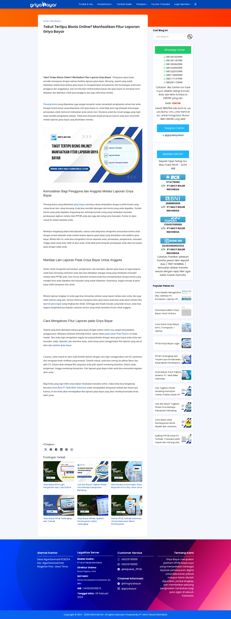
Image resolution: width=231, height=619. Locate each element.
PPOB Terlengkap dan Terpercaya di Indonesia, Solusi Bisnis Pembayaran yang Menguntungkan (168, 359)
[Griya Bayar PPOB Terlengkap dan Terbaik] (58, 505)
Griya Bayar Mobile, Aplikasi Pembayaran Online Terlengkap (90, 521)
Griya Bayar (55, 21)
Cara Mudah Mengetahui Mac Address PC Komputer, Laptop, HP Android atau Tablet (168, 296)
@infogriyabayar (131, 583)
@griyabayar (129, 588)
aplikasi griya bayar (62, 345)
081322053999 (174, 67)
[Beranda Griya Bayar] (43, 4)
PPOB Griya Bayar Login (167, 343)
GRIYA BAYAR (97, 614)
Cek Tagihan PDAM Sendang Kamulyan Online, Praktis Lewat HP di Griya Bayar (167, 391)
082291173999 (174, 82)
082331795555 (130, 559)
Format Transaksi (160, 4)
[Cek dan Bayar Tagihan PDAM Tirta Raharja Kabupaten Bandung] (92, 471)
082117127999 (174, 78)
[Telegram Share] (56, 449)
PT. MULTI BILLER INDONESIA (153, 614)
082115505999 (174, 75)
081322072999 (174, 71)
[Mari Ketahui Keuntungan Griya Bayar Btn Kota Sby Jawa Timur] (126, 471)
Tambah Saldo (124, 4)
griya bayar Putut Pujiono (117, 334)
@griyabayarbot (174, 135)
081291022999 (174, 57)
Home (46, 21)
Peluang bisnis (50, 104)
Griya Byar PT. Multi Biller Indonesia (69, 388)
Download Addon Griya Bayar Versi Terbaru (167, 312)
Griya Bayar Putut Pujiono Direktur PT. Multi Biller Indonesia (168, 375)
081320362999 (174, 64)
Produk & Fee (86, 4)
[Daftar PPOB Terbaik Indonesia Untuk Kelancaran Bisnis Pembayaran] (126, 505)
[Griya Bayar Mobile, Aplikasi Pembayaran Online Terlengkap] (92, 505)
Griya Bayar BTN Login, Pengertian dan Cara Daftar (57, 486)
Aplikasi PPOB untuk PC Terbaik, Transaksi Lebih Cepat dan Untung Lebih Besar (167, 439)
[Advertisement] (92, 57)
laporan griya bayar (52, 304)
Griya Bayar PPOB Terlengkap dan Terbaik (57, 520)
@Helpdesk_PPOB (132, 569)
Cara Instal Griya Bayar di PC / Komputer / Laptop (167, 328)
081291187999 (174, 60)
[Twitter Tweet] (45, 449)
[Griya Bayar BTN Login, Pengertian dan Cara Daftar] (58, 471)
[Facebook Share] (51, 449)
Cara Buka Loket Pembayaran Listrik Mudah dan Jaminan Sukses (165, 423)
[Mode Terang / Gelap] (196, 4)
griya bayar (79, 204)
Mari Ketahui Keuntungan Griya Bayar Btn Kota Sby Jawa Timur (126, 486)
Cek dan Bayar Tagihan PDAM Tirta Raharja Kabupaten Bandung (91, 487)
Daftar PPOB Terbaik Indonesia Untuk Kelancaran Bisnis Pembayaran (126, 521)
